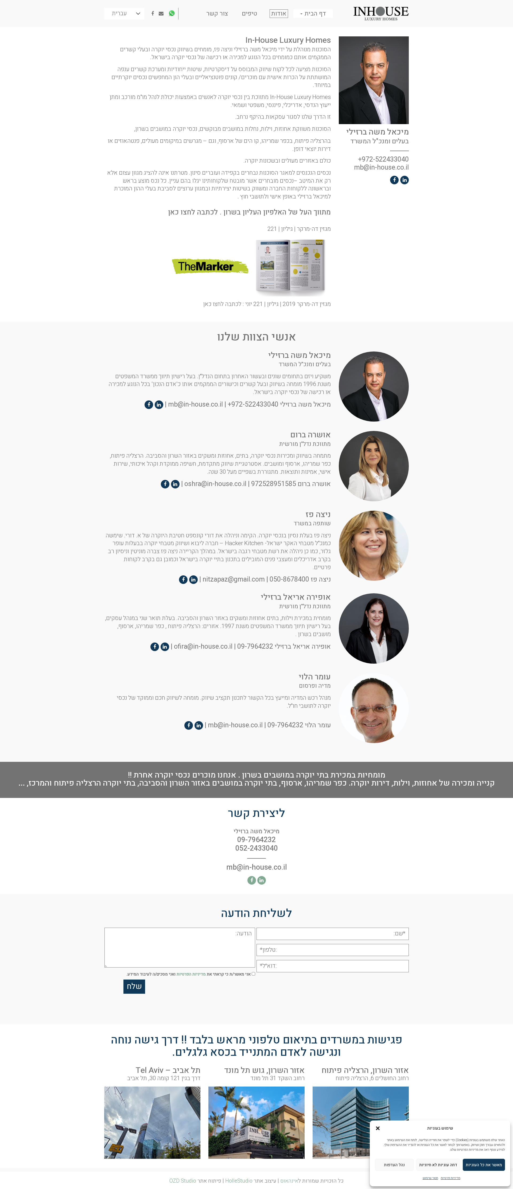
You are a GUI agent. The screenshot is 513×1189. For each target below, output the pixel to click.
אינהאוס (289, 1181)
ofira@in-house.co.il (203, 646)
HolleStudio (238, 1181)
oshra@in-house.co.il (215, 484)
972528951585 (273, 484)
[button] (377, 1128)
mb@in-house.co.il (381, 168)
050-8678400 (289, 579)
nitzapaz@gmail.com (234, 579)
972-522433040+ (383, 160)
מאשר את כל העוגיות (484, 1165)
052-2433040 (256, 848)
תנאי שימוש (430, 1178)
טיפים (249, 13)
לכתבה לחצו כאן (193, 212)
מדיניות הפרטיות (191, 974)
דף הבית (314, 13)
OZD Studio (182, 1181)
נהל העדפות (394, 1165)
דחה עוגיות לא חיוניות (438, 1165)
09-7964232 (255, 646)
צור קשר (217, 13)
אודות (278, 13)
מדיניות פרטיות (450, 1178)
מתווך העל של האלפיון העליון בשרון (277, 212)
